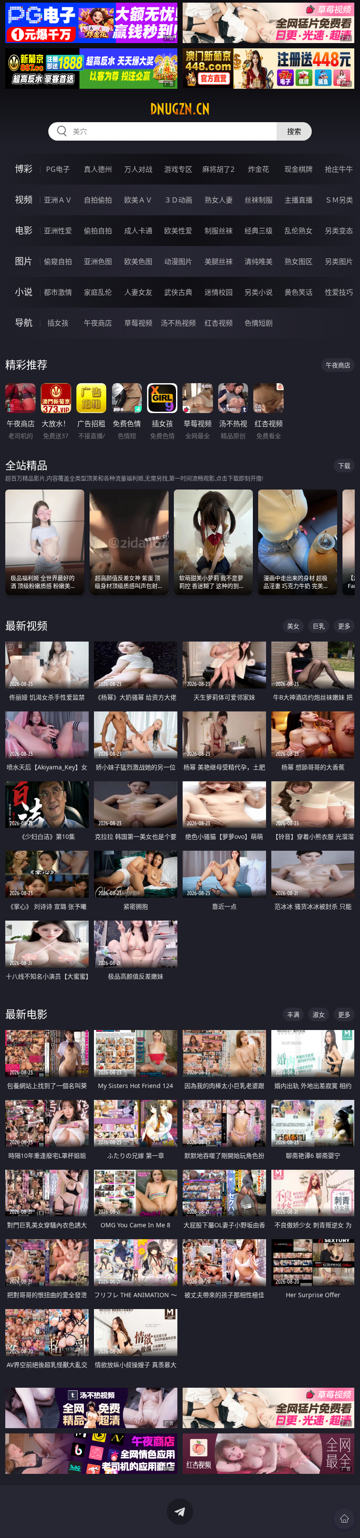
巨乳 (319, 626)
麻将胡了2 (218, 169)
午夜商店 (98, 323)
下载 (344, 465)
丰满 (293, 1014)
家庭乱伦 (98, 292)
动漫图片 (178, 261)
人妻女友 (138, 292)
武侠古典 (178, 292)
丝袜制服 (259, 200)
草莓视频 (138, 323)
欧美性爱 (178, 231)
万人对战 (138, 169)
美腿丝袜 (219, 261)
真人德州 (98, 169)
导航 (23, 323)
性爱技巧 (339, 292)
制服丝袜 (219, 231)
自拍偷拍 (98, 200)
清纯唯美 (259, 261)
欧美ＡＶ (138, 200)
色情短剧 (259, 323)
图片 (23, 261)
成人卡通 (138, 231)
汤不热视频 (178, 323)
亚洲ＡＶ (58, 200)
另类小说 (259, 292)
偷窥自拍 (58, 261)
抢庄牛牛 (339, 169)
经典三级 (259, 231)
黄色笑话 (298, 292)
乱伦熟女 (298, 231)
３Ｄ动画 (178, 200)
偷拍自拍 (98, 231)
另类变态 (339, 231)
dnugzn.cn (180, 109)
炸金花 (258, 169)
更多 (344, 626)
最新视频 (26, 625)
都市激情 (58, 292)
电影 (23, 230)
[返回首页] (344, 1518)
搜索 (294, 131)
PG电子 (58, 169)
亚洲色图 (98, 261)
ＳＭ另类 (339, 200)
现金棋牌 (298, 169)
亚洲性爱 (58, 231)
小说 (23, 292)
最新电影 (26, 1014)
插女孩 (57, 323)
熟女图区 (298, 261)
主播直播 (298, 200)
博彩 (23, 169)
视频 (23, 200)
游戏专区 (178, 169)
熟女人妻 (219, 200)
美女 (293, 626)
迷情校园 (219, 292)
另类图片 (339, 261)
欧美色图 (138, 261)
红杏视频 (219, 323)
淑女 (319, 1014)
